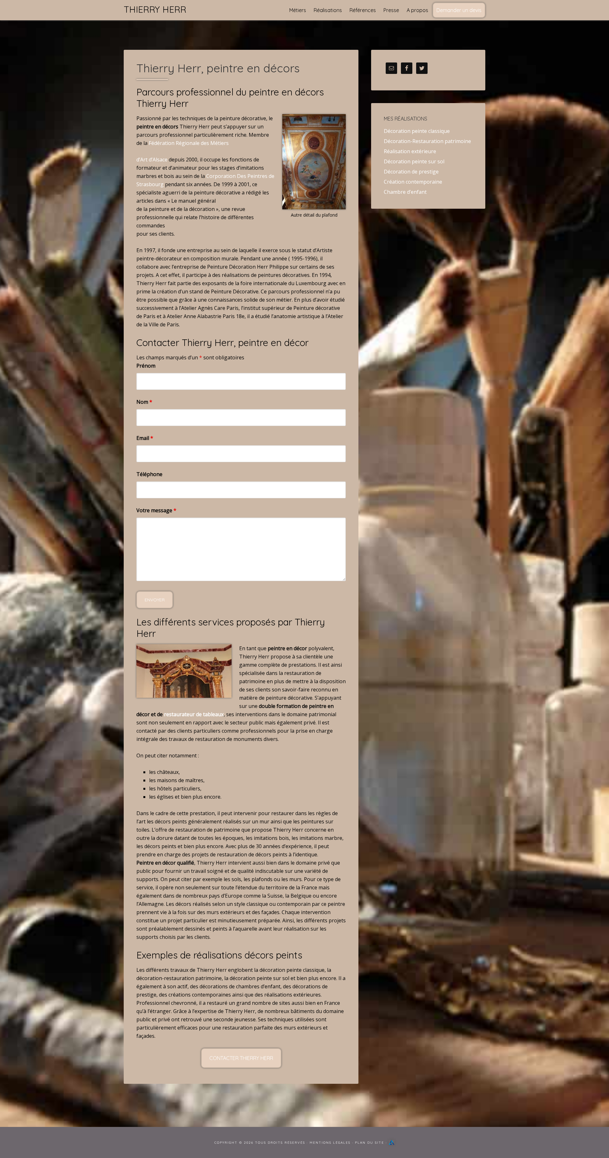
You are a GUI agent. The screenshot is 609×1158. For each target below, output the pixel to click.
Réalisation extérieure (410, 151)
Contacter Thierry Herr (241, 1058)
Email (144, 438)
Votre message (156, 510)
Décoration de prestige (411, 171)
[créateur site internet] (392, 1143)
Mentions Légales (330, 1143)
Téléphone (149, 474)
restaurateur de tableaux (194, 714)
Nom (144, 401)
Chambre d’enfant (405, 191)
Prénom (145, 365)
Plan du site (369, 1143)
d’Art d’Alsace (151, 159)
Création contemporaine (413, 181)
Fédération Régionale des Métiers (189, 143)
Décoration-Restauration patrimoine (427, 141)
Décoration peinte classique (417, 131)
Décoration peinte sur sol (414, 161)
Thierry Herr (155, 9)
